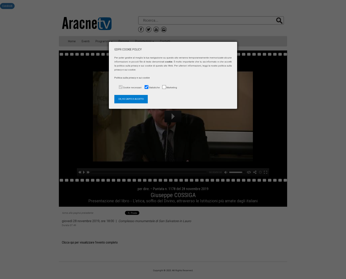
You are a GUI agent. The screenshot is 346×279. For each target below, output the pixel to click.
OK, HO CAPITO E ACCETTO (131, 99)
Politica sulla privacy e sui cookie (132, 78)
